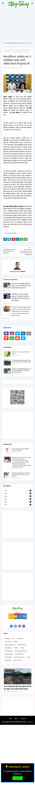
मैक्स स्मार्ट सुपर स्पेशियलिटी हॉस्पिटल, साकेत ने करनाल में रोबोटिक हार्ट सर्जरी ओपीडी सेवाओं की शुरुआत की (21, 286)
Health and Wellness (10, 644)
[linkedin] (23, 333)
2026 (17, 490)
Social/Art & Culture (19, 657)
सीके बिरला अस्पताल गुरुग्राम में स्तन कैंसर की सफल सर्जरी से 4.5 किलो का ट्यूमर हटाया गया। (21, 474)
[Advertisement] (17, 20)
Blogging (30, 721)
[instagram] (12, 333)
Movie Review (8, 648)
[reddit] (6, 338)
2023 (17, 499)
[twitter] (17, 333)
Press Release (8, 651)
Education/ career (9, 638)
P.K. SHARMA (8, 67)
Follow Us (17, 778)
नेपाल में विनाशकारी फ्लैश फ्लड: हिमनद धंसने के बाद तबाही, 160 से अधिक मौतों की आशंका (21, 361)
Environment (20, 638)
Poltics (22, 648)
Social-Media (8, 657)
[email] (28, 333)
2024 (17, 496)
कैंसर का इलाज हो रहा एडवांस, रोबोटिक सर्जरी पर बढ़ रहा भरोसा (20, 449)
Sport (28, 657)
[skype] (23, 338)
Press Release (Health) (13, 49)
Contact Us (23, 718)
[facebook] (6, 333)
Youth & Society (17, 660)
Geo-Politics (8, 641)
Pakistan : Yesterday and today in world (21, 352)
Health (15, 641)
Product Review (9, 654)
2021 (17, 504)
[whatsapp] (12, 338)
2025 (17, 493)
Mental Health (21, 644)
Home (4, 49)
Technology (8, 660)
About (16, 718)
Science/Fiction (19, 654)
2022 (17, 501)
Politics (16, 648)
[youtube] (17, 338)
